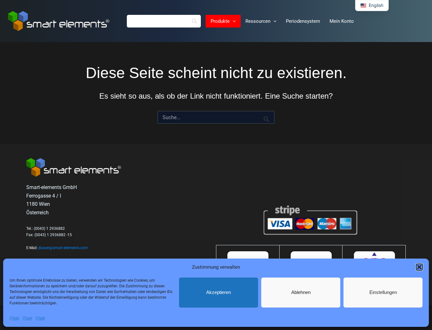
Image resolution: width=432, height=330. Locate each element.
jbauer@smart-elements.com (63, 248)
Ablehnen (301, 292)
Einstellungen (383, 292)
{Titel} (14, 318)
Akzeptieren (218, 292)
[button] (419, 267)
